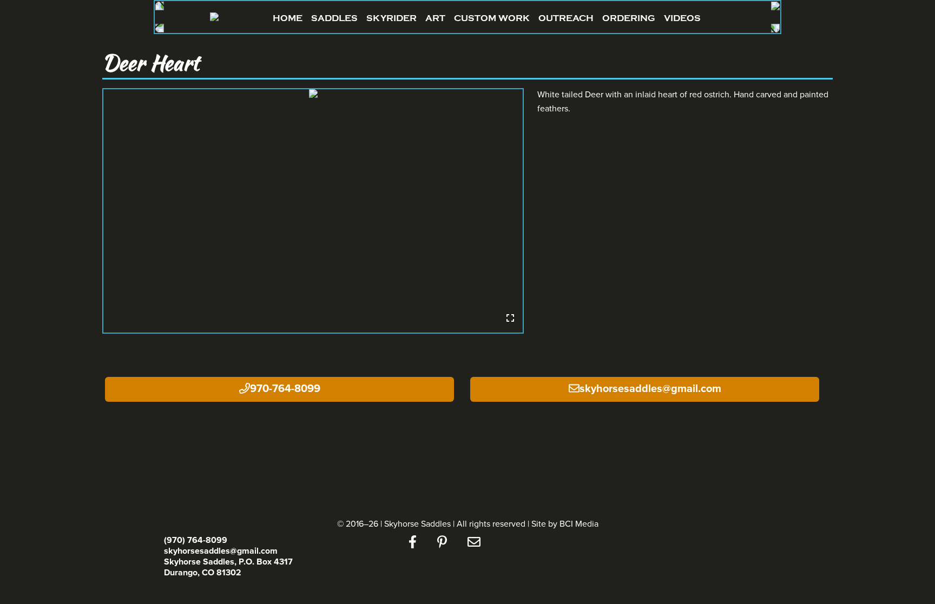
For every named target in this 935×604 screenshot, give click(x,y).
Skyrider (391, 18)
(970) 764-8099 (195, 540)
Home (287, 18)
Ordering (628, 18)
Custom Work (492, 18)
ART (435, 18)
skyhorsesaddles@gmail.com (650, 388)
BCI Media (578, 524)
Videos (682, 18)
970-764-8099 (285, 388)
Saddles (334, 18)
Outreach (566, 18)
